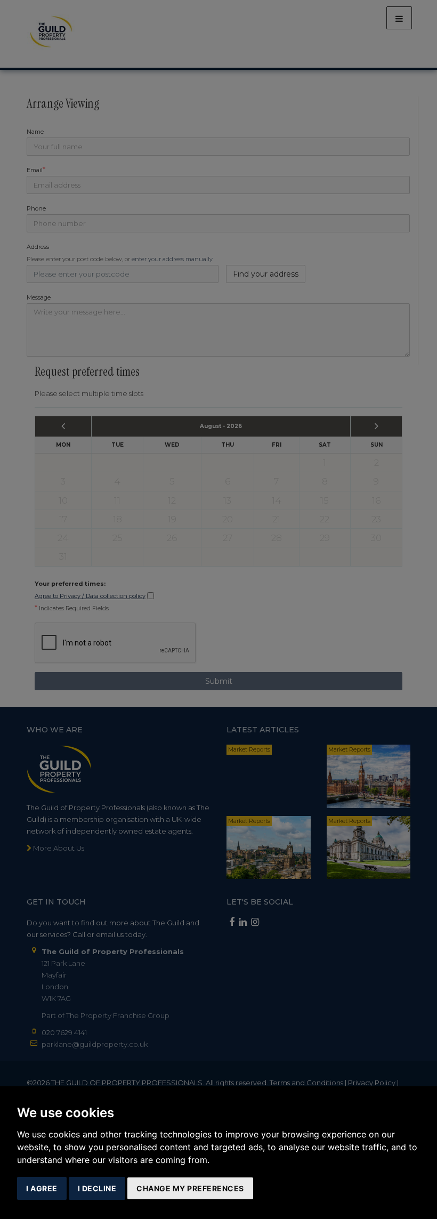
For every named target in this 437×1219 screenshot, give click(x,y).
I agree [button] (42, 1188)
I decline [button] (97, 1188)
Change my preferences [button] (190, 1188)
